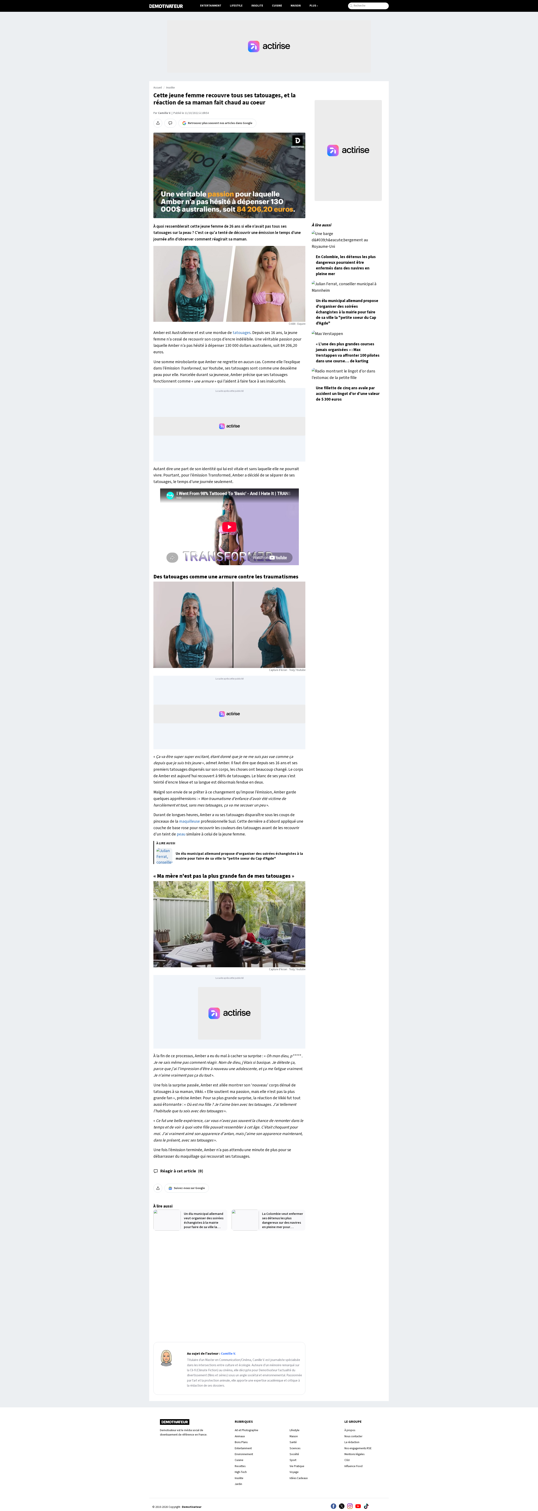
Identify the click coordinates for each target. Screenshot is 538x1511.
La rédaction (351, 1442)
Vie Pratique (297, 1466)
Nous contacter (353, 1436)
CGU (347, 1460)
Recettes (240, 1466)
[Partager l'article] (157, 123)
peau (181, 834)
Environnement (244, 1454)
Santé (293, 1442)
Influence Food (353, 1466)
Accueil (157, 88)
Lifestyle (236, 6)
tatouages (242, 333)
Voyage (294, 1472)
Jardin (238, 1484)
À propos (349, 1430)
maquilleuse (189, 821)
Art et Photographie (246, 1430)
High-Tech (241, 1472)
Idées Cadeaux (299, 1478)
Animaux (240, 1436)
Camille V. (164, 113)
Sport (293, 1460)
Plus (313, 6)
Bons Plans (241, 1442)
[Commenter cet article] (170, 123)
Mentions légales (354, 1454)
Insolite (257, 6)
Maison (296, 6)
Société (294, 1454)
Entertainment (210, 6)
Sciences (295, 1448)
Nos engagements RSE (358, 1448)
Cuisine (277, 6)
